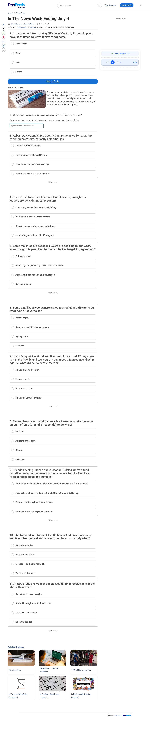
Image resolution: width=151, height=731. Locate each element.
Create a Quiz (127, 5)
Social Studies (16, 24)
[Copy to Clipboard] (4, 46)
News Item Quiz (15, 670)
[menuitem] (110, 5)
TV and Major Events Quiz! (81, 670)
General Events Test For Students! (49, 670)
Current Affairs (29, 24)
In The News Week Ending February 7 (81, 695)
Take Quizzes (110, 5)
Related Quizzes (16, 647)
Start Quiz (52, 81)
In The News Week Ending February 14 (18, 695)
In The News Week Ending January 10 (49, 695)
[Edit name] (121, 62)
